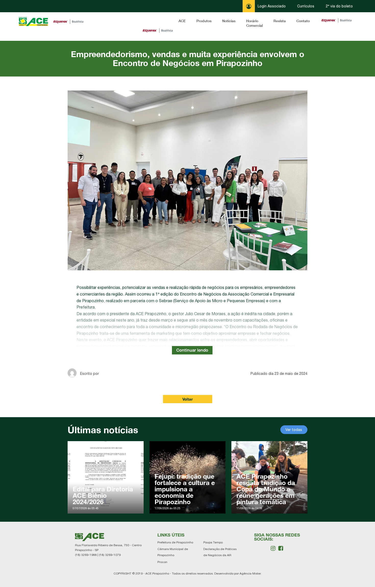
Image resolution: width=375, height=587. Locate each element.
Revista (279, 21)
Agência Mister (250, 573)
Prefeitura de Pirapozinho (175, 542)
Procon (162, 562)
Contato (303, 21)
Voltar (187, 399)
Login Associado (271, 6)
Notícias (228, 21)
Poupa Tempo (213, 542)
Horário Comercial (254, 23)
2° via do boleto (339, 6)
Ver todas (293, 430)
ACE (182, 21)
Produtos (203, 21)
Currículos (305, 6)
